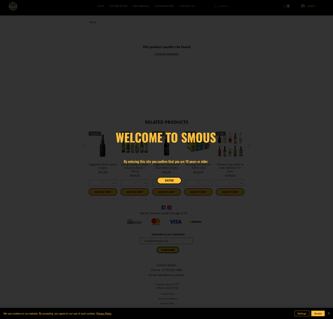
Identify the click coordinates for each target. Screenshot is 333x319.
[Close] (329, 313)
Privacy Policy (104, 313)
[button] (169, 180)
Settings (301, 313)
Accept (318, 313)
